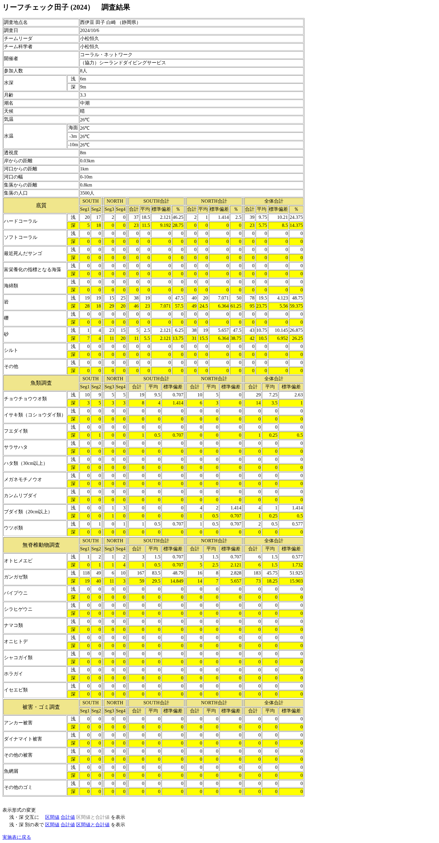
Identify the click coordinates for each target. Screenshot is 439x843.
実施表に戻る (16, 837)
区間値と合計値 (93, 824)
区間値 (52, 817)
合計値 (68, 817)
